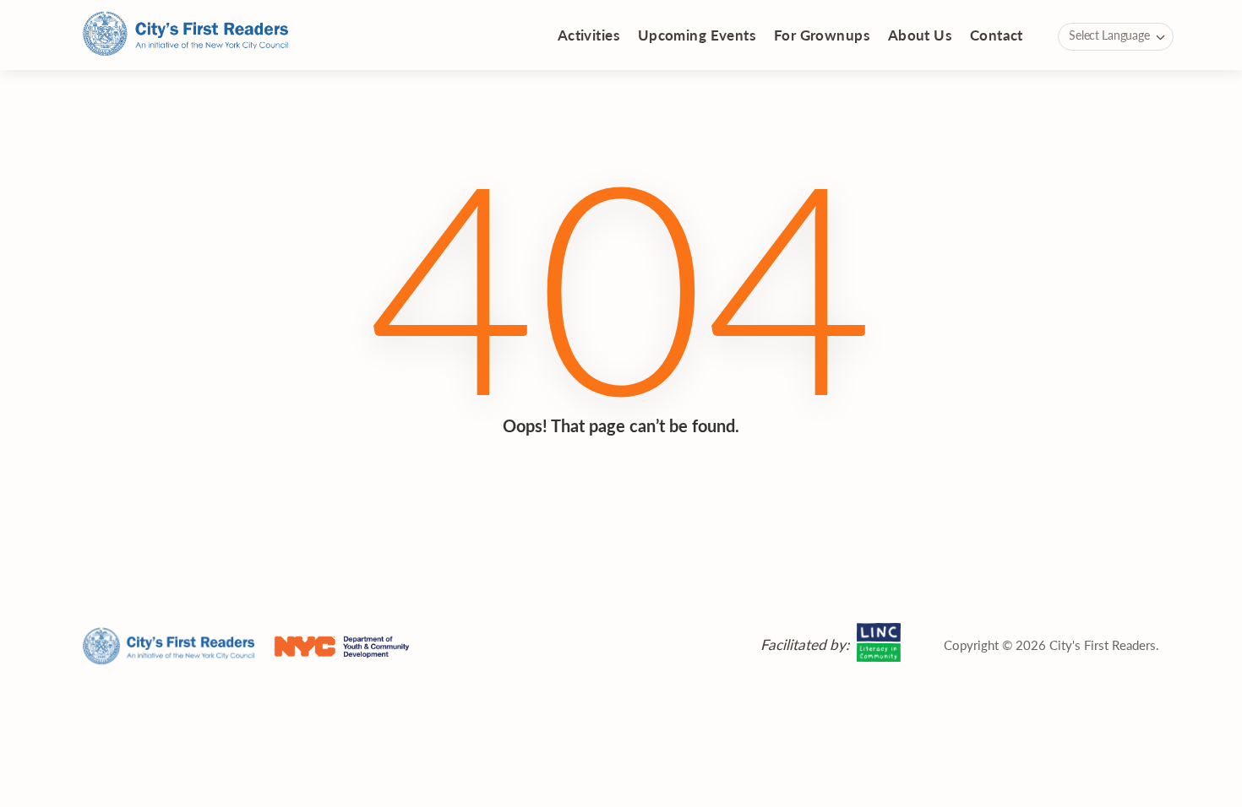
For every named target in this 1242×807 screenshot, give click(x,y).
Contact (996, 34)
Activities (588, 34)
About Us (919, 34)
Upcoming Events (696, 34)
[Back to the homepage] (186, 35)
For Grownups (821, 34)
